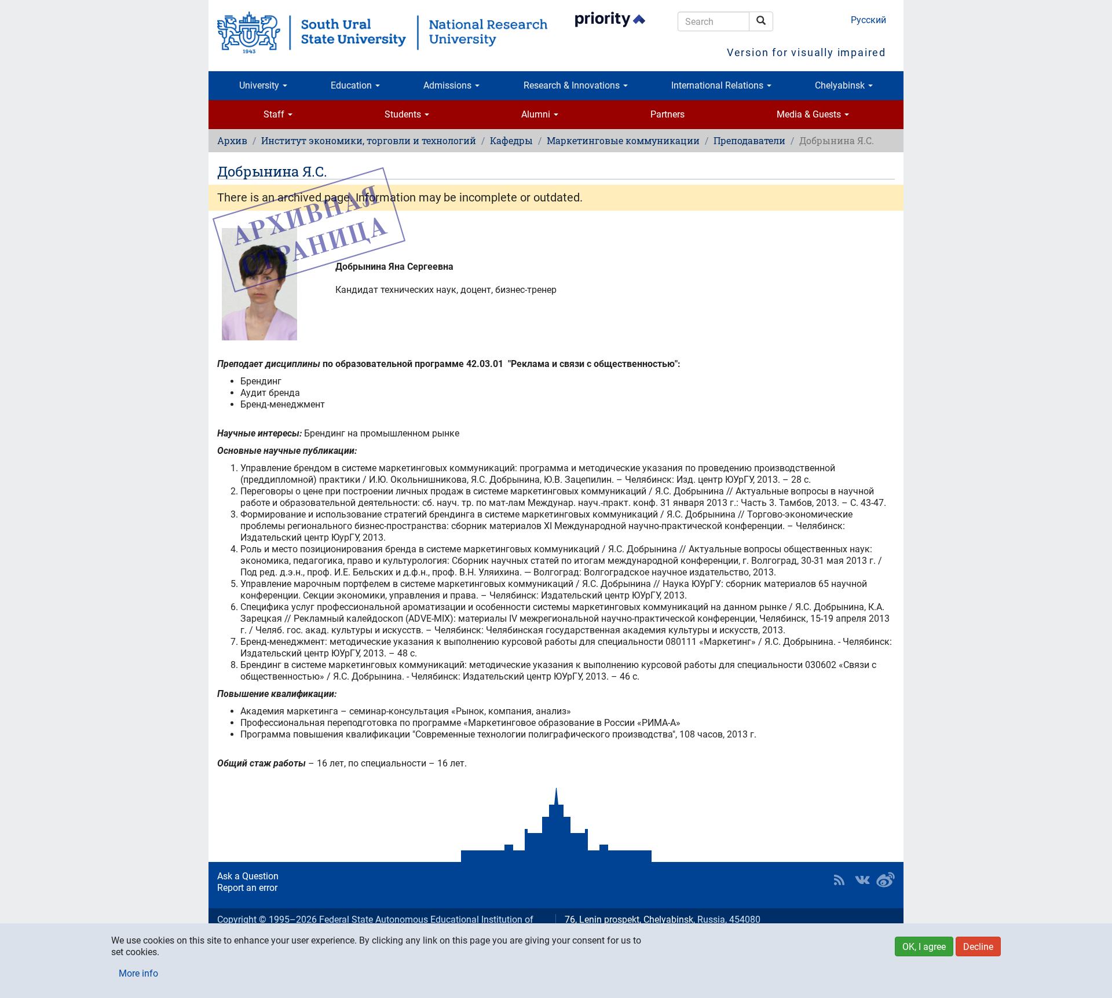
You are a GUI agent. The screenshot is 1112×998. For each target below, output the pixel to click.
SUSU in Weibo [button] (885, 880)
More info (138, 973)
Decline (978, 946)
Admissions (448, 85)
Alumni (537, 114)
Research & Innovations (573, 85)
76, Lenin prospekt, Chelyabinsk (629, 919)
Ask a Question (248, 876)
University (260, 85)
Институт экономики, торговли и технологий (368, 140)
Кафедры (511, 140)
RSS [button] (839, 880)
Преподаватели (749, 140)
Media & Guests (810, 114)
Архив (232, 140)
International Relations (718, 85)
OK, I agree (924, 946)
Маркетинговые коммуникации (623, 140)
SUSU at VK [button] (862, 880)
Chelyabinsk (841, 85)
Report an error (247, 887)
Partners (667, 114)
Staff (275, 114)
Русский (868, 19)
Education (352, 85)
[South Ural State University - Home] (382, 32)
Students (404, 114)
